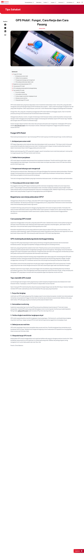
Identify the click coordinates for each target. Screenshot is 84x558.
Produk (45, 2)
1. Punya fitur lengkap (20, 92)
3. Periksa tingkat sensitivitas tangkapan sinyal (26, 96)
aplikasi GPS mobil (23, 311)
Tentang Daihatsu (28, 2)
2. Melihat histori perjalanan (21, 78)
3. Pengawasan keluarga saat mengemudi (25, 80)
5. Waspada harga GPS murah (22, 100)
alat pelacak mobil (20, 125)
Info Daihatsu (70, 2)
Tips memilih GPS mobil (18, 90)
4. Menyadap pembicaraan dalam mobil (24, 82)
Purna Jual (61, 2)
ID (79, 2)
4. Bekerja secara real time (21, 98)
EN (77, 2)
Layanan (52, 2)
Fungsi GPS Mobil (17, 74)
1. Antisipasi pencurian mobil (21, 76)
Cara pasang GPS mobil (19, 86)
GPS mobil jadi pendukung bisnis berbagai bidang (25, 88)
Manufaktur (38, 2)
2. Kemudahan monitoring (21, 94)
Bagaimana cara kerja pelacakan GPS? (22, 84)
